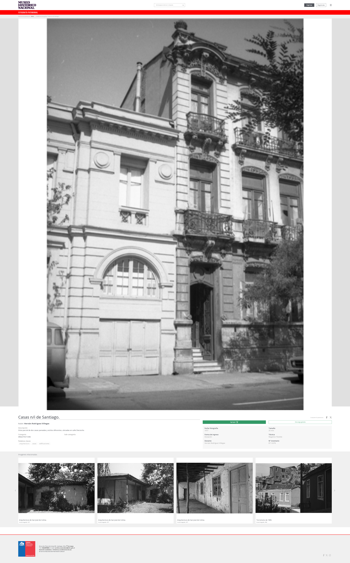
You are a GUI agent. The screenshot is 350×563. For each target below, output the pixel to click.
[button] (15, 508)
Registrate (321, 5)
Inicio (32, 16)
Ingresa (309, 5)
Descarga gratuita (300, 422)
